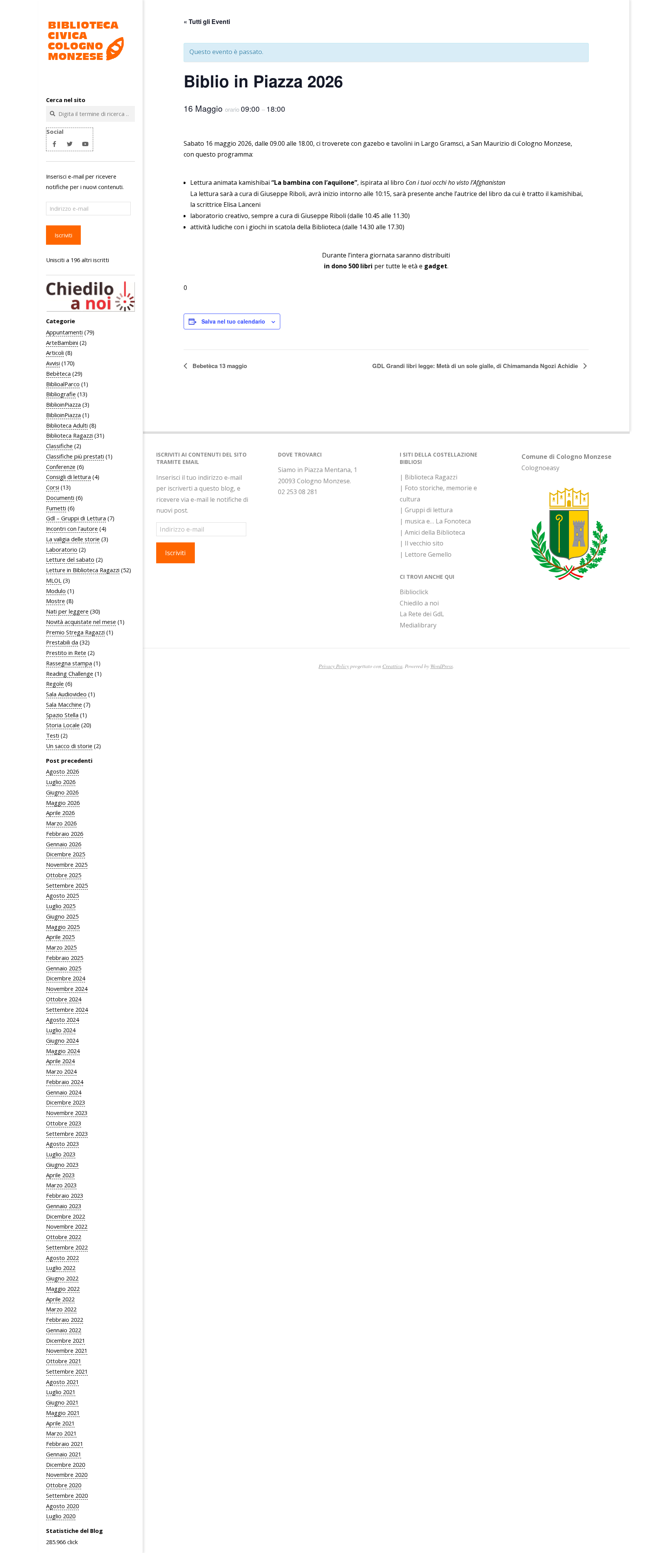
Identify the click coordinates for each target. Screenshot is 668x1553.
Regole (55, 683)
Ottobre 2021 (63, 1361)
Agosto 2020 (62, 1506)
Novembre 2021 (66, 1350)
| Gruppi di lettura (426, 510)
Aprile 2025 (60, 937)
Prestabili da (62, 642)
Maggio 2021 (63, 1413)
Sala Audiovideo (66, 694)
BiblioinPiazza (63, 404)
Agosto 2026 (62, 771)
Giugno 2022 (62, 1278)
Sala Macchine (64, 704)
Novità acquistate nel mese (81, 622)
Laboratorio (61, 549)
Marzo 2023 (61, 1185)
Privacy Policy (334, 666)
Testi (52, 735)
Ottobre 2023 (63, 1123)
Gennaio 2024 (63, 1092)
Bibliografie (61, 394)
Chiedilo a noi (419, 603)
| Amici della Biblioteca (432, 532)
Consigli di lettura (68, 477)
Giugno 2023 (62, 1164)
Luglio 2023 (60, 1154)
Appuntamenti (64, 332)
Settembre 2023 (67, 1133)
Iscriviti (63, 235)
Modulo (56, 591)
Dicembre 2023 (65, 1102)
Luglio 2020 (60, 1516)
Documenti (60, 497)
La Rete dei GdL (422, 614)
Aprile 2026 (60, 813)
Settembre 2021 (67, 1371)
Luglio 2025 (60, 906)
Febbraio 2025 (64, 957)
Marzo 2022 (61, 1309)
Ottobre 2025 (63, 875)
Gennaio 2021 (63, 1454)
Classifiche (59, 446)
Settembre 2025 (67, 885)
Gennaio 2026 (63, 844)
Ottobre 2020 (63, 1485)
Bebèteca (58, 373)
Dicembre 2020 (65, 1464)
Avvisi (53, 363)
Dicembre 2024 (65, 978)
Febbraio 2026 (64, 833)
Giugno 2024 (62, 1040)
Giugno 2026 (62, 792)
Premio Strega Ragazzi (75, 632)
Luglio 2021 (60, 1392)
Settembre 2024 (67, 1009)
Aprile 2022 (60, 1299)
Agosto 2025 (62, 895)
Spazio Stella (62, 715)
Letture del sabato (70, 559)
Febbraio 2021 (64, 1443)
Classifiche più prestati (75, 456)
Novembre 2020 (66, 1474)
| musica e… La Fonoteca (435, 521)
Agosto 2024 (62, 1019)
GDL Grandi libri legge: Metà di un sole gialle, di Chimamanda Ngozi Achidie (475, 365)
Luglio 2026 (60, 782)
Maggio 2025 (63, 927)
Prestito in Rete (66, 652)
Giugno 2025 (62, 916)
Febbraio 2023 (64, 1195)
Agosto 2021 (62, 1382)
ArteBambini (62, 342)
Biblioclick (414, 592)
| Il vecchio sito (421, 543)
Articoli (55, 352)
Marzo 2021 (61, 1433)
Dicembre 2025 (65, 854)
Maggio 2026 (63, 802)
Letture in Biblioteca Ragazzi (82, 570)
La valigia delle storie (73, 539)
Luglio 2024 (60, 1030)
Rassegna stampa (69, 663)
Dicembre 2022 (65, 1216)
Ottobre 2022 (63, 1237)
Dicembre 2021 (65, 1340)
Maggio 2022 (63, 1288)
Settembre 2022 (67, 1247)
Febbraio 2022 (64, 1319)
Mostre (55, 601)
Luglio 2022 (60, 1268)
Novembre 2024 (66, 988)
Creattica (392, 666)
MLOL (53, 580)
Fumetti (56, 508)
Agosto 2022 (62, 1257)
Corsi (52, 487)
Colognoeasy (540, 468)
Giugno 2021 (62, 1402)
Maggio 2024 (63, 1051)
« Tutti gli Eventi (207, 21)
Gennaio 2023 (63, 1206)
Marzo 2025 (61, 947)
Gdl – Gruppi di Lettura (76, 518)
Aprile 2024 (60, 1061)
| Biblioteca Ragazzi (428, 477)
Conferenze (60, 467)
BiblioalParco (63, 384)
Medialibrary (418, 625)
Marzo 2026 (61, 823)
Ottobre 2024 (63, 999)
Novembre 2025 (66, 864)
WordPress (441, 666)
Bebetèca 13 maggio (219, 365)
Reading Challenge (69, 673)
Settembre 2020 (67, 1495)
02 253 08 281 (297, 492)
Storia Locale (63, 725)
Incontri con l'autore (72, 528)
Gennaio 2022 (63, 1330)
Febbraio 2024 (64, 1082)
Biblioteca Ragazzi (69, 435)
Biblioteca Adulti (67, 425)
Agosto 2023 (62, 1143)
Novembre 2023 (66, 1113)
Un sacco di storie (69, 746)
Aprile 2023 (60, 1175)
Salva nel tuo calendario (233, 321)
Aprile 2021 (60, 1423)
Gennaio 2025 (63, 968)
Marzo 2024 (61, 1071)
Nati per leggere (67, 611)
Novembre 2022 (66, 1226)
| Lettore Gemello (426, 554)
